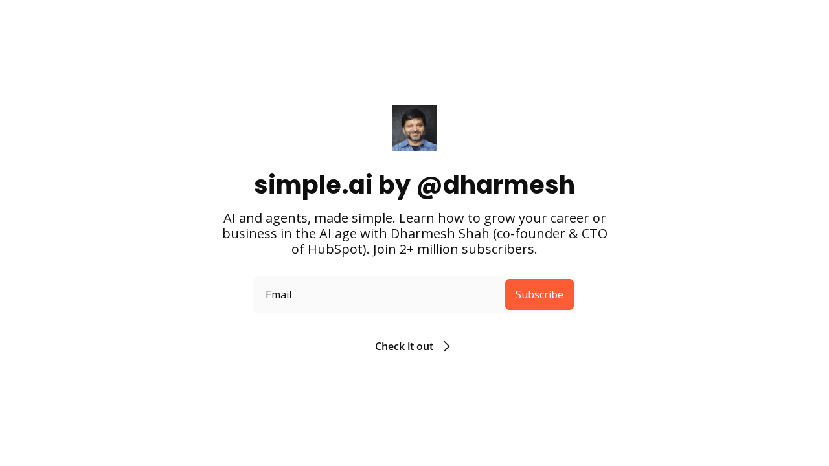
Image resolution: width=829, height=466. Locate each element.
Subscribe (539, 294)
